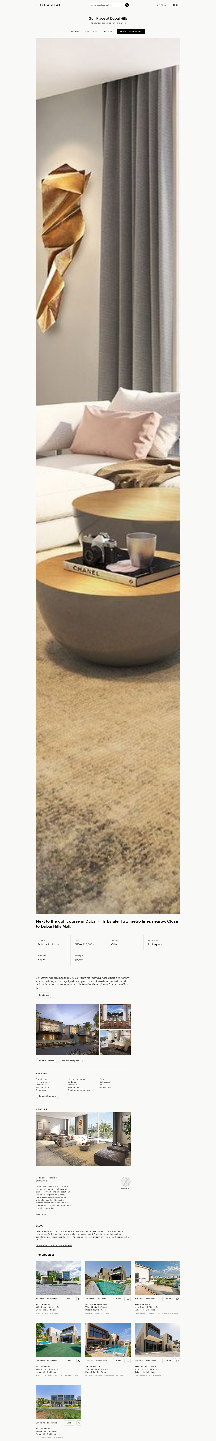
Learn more (41, 1214)
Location (96, 31)
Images (86, 31)
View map (125, 1188)
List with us (162, 5)
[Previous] (39, 1277)
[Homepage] (48, 5)
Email (69, 1298)
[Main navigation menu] (175, 5)
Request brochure (47, 1096)
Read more (44, 995)
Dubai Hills (41, 1310)
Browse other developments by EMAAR (54, 1245)
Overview (75, 31)
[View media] (83, 1139)
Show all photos (46, 1061)
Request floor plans (70, 1061)
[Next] (78, 1277)
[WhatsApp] (78, 1298)
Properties (108, 31)
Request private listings (131, 31)
